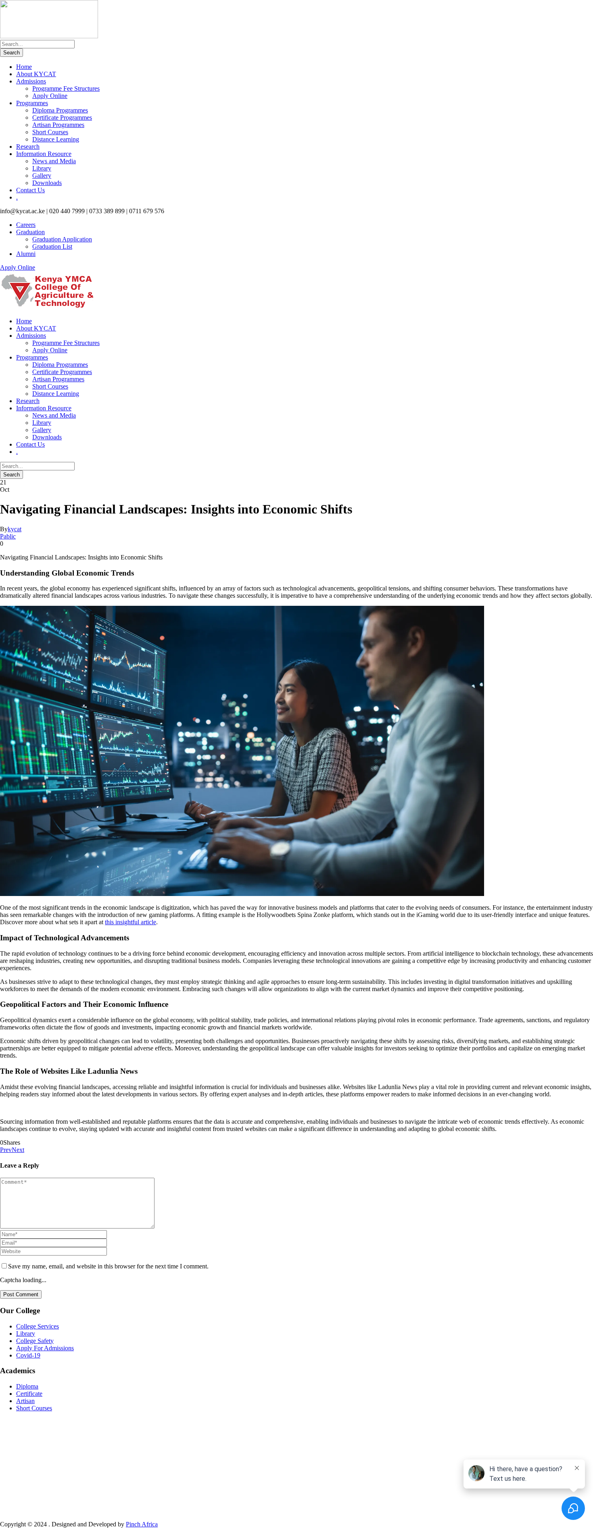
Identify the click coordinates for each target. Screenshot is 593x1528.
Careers (25, 224)
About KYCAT (36, 74)
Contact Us (30, 190)
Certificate (29, 1393)
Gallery (41, 175)
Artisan (25, 1400)
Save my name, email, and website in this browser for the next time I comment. (108, 1266)
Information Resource (43, 153)
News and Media (54, 161)
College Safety (35, 1340)
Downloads (47, 182)
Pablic (8, 536)
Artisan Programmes (58, 124)
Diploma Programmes (60, 110)
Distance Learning (55, 139)
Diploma (27, 1386)
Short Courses (50, 132)
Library (41, 168)
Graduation (30, 232)
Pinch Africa (142, 1524)
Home (24, 66)
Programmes (32, 103)
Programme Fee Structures (66, 88)
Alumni (25, 253)
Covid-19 (28, 1355)
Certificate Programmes (62, 117)
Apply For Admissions (45, 1348)
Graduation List (52, 246)
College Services (37, 1326)
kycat (14, 529)
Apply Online (49, 95)
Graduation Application (62, 239)
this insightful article (130, 922)
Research (28, 146)
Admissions (31, 81)
